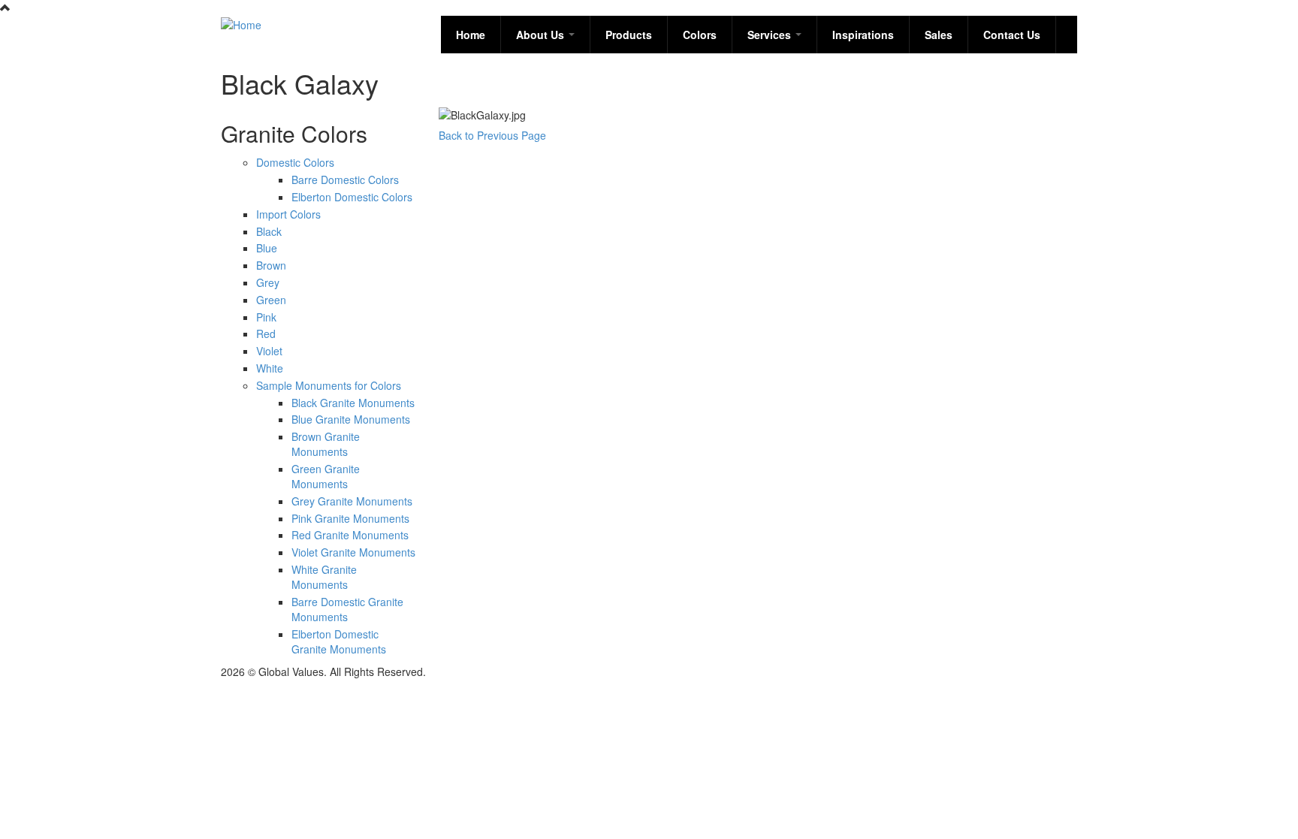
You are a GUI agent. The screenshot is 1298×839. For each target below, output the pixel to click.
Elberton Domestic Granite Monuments (338, 641)
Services (770, 34)
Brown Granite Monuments (325, 444)
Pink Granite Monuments (350, 518)
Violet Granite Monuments (353, 552)
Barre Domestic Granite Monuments (347, 609)
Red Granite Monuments (350, 534)
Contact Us (1011, 34)
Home (470, 34)
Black (269, 231)
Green (271, 299)
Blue (266, 247)
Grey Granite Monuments (351, 501)
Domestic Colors (295, 162)
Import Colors (288, 214)
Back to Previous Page (492, 135)
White (269, 368)
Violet (269, 350)
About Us (541, 34)
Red (266, 333)
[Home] (241, 23)
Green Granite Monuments (325, 476)
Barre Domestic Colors (345, 179)
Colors (700, 34)
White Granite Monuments (324, 577)
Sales (938, 34)
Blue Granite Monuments (350, 419)
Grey (267, 282)
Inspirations (863, 34)
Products (628, 34)
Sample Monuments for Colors (328, 385)
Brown (271, 265)
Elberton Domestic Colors (351, 196)
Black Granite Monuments (353, 402)
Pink (266, 316)
